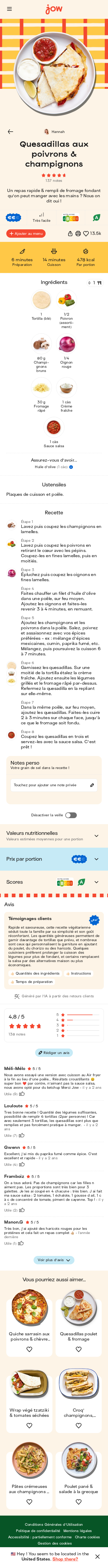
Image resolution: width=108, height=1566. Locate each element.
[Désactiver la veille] (71, 815)
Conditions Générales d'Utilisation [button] (54, 1525)
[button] (9, 9)
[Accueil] (54, 9)
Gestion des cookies (55, 1543)
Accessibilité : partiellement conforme (40, 1537)
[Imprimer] (78, 233)
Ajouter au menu (28, 234)
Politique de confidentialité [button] (38, 1531)
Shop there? (65, 1559)
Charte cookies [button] (87, 1537)
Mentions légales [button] (77, 1531)
